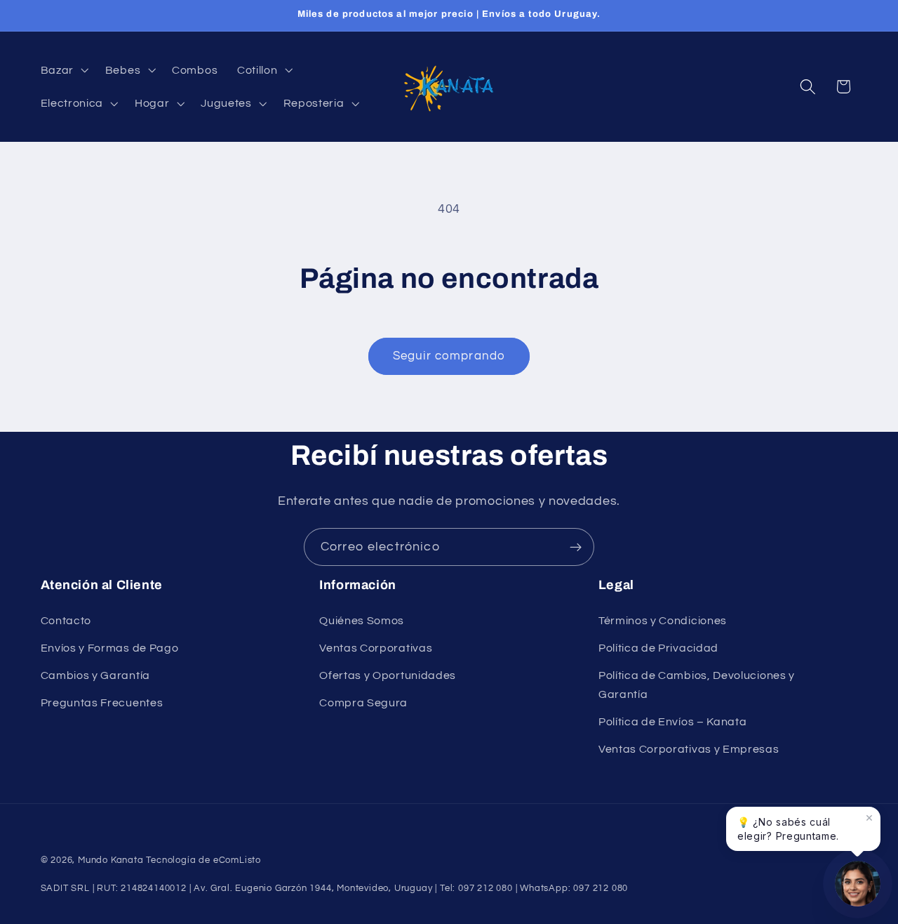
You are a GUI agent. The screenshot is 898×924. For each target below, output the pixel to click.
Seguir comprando (449, 356)
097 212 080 (600, 888)
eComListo (237, 860)
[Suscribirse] (576, 547)
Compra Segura (363, 702)
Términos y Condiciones (662, 620)
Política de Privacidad (658, 648)
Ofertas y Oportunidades (387, 675)
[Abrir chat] (857, 883)
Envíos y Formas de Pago (110, 648)
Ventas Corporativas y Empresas (688, 749)
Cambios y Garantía (95, 675)
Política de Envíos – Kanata (672, 721)
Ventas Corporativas (375, 648)
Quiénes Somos (361, 620)
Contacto (66, 620)
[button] (63, 69)
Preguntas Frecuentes (102, 702)
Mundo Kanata (111, 860)
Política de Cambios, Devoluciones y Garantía (696, 685)
